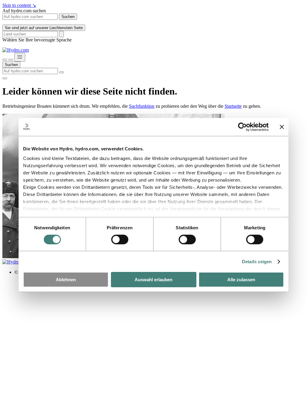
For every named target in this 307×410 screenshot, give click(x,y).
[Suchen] (4, 60)
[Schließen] (10, 60)
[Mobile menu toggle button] (19, 57)
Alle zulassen (241, 279)
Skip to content (19, 5)
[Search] (61, 34)
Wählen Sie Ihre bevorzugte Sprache (37, 39)
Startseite (233, 106)
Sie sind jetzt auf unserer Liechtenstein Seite (44, 28)
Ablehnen (66, 279)
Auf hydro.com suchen (24, 10)
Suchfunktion (141, 106)
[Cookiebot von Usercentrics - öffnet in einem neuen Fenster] (242, 126)
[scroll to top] (4, 78)
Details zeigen (257, 261)
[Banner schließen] (282, 127)
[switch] (119, 239)
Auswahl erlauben (153, 279)
